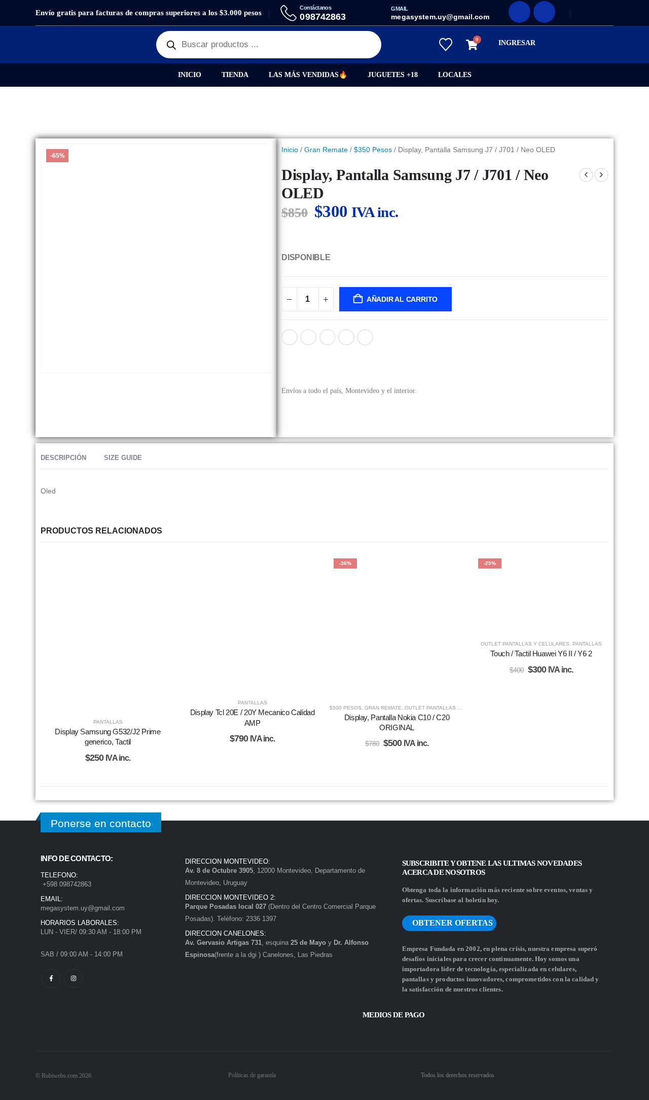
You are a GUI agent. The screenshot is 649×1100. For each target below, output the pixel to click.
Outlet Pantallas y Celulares (449, 708)
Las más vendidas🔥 (308, 75)
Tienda (235, 75)
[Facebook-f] (51, 978)
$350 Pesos (373, 150)
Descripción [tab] (63, 458)
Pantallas (108, 722)
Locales (455, 75)
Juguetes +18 (393, 75)
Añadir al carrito (402, 299)
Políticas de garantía (252, 1075)
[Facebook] (519, 12)
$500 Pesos (346, 708)
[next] (601, 175)
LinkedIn (327, 337)
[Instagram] (544, 12)
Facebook (289, 337)
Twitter (308, 337)
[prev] (586, 175)
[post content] (108, 631)
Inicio (189, 75)
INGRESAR (516, 43)
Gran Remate (326, 150)
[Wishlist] (445, 44)
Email (365, 337)
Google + (346, 337)
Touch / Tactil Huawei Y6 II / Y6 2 (541, 653)
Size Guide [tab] (123, 458)
